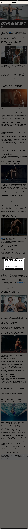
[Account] (25, 2)
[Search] (3, 2)
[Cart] (26, 2)
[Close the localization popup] (24, 258)
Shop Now (14, 268)
